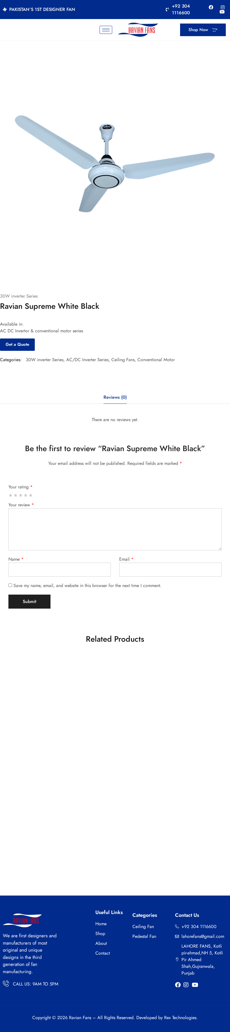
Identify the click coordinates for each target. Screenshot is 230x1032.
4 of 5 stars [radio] (26, 495)
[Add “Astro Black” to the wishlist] (135, 782)
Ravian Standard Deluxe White (112, 740)
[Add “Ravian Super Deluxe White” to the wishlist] (58, 671)
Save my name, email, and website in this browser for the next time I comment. (87, 585)
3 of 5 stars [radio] (21, 495)
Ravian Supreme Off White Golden (189, 851)
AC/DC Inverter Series (87, 359)
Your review (21, 505)
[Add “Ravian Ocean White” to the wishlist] (211, 671)
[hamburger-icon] (106, 30)
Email (126, 559)
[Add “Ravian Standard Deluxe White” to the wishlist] (135, 671)
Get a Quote (17, 344)
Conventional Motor (156, 359)
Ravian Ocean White (188, 740)
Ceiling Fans (123, 359)
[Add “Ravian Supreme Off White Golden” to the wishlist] (211, 782)
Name (16, 559)
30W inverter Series (19, 296)
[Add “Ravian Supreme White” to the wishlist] (58, 782)
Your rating (20, 487)
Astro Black (112, 851)
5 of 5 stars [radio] (31, 495)
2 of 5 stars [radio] (15, 495)
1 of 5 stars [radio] (10, 495)
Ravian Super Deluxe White (35, 740)
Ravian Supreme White (35, 851)
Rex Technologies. (181, 1017)
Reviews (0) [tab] (115, 397)
